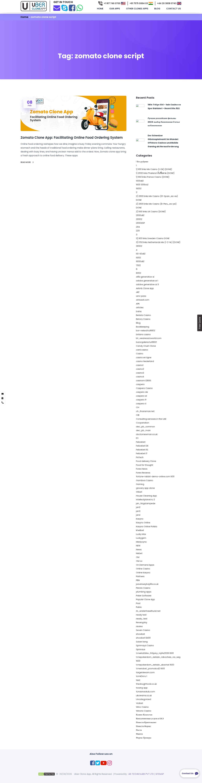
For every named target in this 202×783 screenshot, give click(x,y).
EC (137, 438)
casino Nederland (145, 361)
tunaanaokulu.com (145, 691)
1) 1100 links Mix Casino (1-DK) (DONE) (154, 169)
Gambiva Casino (144, 480)
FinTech (139, 457)
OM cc (139, 561)
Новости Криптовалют (146, 722)
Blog (138, 322)
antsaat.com (142, 299)
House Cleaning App (146, 495)
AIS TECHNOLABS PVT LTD (141, 774)
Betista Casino (143, 315)
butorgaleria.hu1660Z (146, 342)
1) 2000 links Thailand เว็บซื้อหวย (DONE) (155, 173)
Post (138, 603)
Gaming (140, 484)
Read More (26, 162)
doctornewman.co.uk (146, 434)
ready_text (141, 618)
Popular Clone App (145, 599)
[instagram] (109, 763)
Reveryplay (141, 622)
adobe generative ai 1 (147, 280)
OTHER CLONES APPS (137, 8)
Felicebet (140, 441)
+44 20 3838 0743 (166, 3)
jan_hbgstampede (145, 503)
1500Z (138, 188)
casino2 (140, 368)
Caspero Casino (144, 388)
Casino (139, 353)
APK (138, 303)
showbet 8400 (143, 637)
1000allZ (140, 180)
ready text (141, 614)
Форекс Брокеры (143, 737)
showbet (140, 634)
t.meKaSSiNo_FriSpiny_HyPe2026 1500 (155, 653)
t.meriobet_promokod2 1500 (150, 668)
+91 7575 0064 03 (139, 3)
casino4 (140, 376)
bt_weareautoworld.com (148, 338)
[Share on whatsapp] (79, 8)
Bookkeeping (142, 326)
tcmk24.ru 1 (141, 676)
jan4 (138, 514)
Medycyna (141, 541)
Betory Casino (143, 319)
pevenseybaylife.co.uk (147, 584)
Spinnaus (140, 649)
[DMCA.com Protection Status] (46, 773)
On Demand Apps (145, 564)
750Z (138, 265)
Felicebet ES (142, 449)
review (139, 626)
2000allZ (140, 215)
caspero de (142, 392)
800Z (138, 272)
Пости (139, 730)
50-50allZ (140, 253)
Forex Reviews (143, 472)
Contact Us (173, 8)
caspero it (141, 403)
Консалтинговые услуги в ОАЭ (150, 718)
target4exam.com (145, 672)
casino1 (139, 365)
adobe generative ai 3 (147, 284)
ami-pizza (141, 296)
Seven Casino (143, 630)
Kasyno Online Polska (146, 526)
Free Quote (199, 323)
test (138, 680)
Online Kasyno (143, 572)
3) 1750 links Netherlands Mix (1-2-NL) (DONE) (158, 242)
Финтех (139, 733)
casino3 (140, 372)
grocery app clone (145, 488)
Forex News (141, 468)
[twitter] (97, 763)
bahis (139, 311)
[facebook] (72, 8)
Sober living (142, 641)
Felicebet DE (142, 445)
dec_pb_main (143, 430)
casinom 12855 (143, 380)
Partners (140, 576)
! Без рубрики (142, 161)
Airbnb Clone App (145, 288)
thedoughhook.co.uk (146, 683)
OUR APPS (115, 8)
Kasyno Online (143, 522)
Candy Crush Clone (146, 345)
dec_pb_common (145, 426)
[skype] (64, 8)
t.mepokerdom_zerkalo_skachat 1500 (155, 664)
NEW (138, 545)
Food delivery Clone (146, 461)
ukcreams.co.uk (144, 695)
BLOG (157, 8)
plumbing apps (143, 591)
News (139, 549)
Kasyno (139, 518)
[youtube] (104, 763)
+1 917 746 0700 (112, 3)
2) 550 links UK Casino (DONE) (151, 211)
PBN (138, 580)
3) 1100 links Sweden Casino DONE (152, 238)
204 (138, 226)
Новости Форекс (143, 726)
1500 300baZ (142, 184)
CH (137, 407)
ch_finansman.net (145, 411)
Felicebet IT (141, 453)
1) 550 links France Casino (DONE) (152, 176)
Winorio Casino (143, 710)
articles (139, 307)
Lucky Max (141, 534)
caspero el (141, 395)
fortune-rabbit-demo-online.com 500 (155, 476)
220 (138, 230)
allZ (137, 292)
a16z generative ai (145, 276)
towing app (142, 687)
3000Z (139, 246)
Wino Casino (142, 706)
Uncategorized (143, 699)
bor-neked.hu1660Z (145, 330)
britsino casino (143, 334)
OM (137, 557)
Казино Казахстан (144, 714)
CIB (137, 415)
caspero (140, 384)
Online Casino (143, 568)
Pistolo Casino (143, 587)
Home (100, 8)
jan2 (138, 507)
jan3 (138, 511)
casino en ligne (143, 357)
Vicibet (139, 703)
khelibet (140, 530)
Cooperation (142, 422)
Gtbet (139, 491)
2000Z (139, 219)
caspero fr (141, 399)
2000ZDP (140, 223)
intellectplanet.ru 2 (145, 499)
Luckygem (141, 537)
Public (139, 607)
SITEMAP (160, 774)
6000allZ (140, 261)
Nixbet (139, 553)
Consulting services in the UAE (151, 418)
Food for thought (144, 465)
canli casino (142, 349)
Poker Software (143, 595)
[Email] (57, 7)
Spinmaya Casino (145, 645)
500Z (138, 257)
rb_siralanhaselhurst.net (148, 610)
